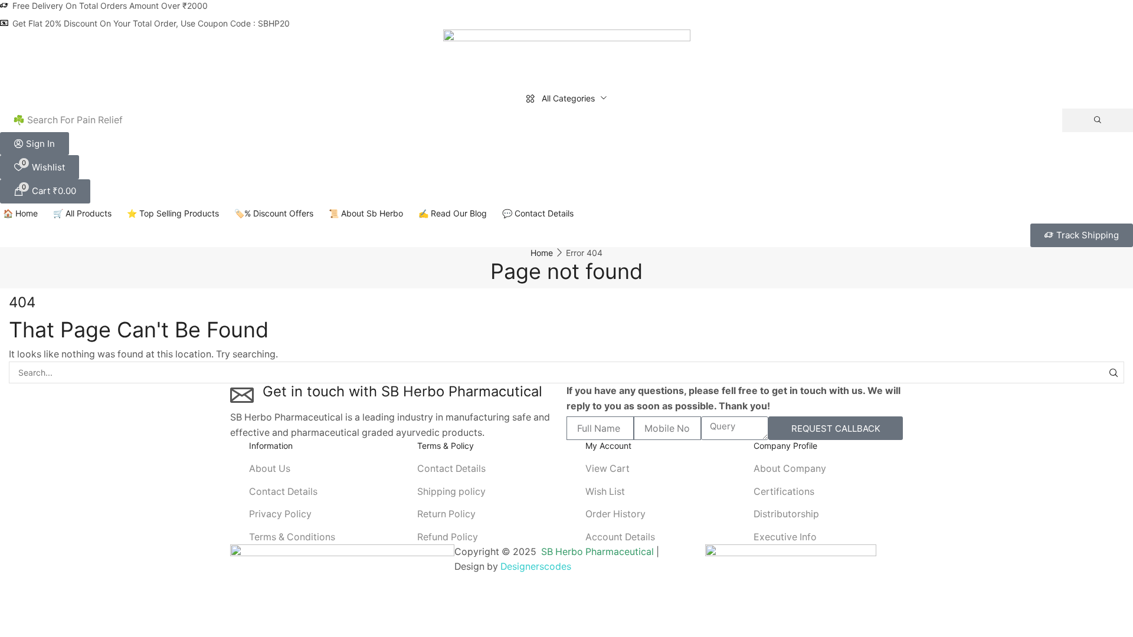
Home (542, 253)
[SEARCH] (1113, 372)
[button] (34, 143)
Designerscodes (535, 566)
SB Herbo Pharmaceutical (597, 551)
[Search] (1097, 120)
